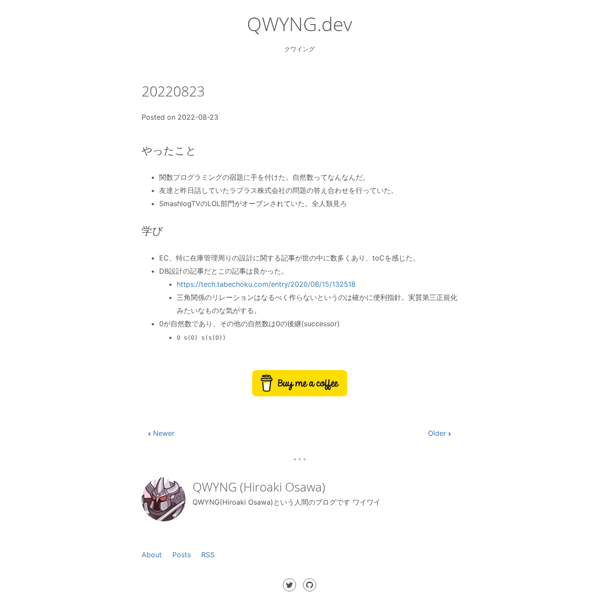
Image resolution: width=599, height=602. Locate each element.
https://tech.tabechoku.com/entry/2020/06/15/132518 (266, 284)
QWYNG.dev (299, 24)
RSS (207, 554)
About (152, 554)
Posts (181, 554)
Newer (164, 433)
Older (437, 433)
